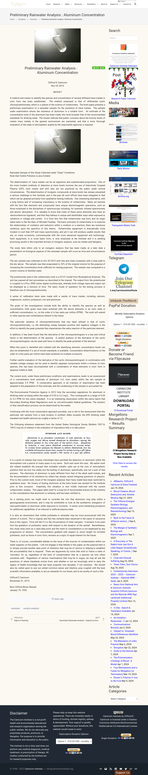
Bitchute (123, 142)
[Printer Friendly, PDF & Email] (98, 68)
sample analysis (31, 608)
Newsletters (91, 4)
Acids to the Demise (123, 651)
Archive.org (123, 196)
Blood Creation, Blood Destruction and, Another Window (123, 494)
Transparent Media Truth (123, 225)
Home (48, 4)
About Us (104, 4)
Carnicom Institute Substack (123, 66)
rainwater (15, 608)
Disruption (119, 647)
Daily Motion (123, 168)
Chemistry (33, 19)
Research (56, 4)
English (122, 1)
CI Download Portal (123, 410)
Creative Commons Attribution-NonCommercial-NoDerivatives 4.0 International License (118, 723)
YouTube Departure (123, 254)
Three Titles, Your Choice (126, 564)
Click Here (118, 463)
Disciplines (22, 19)
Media (67, 4)
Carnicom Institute (34, 768)
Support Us (114, 4)
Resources (78, 4)
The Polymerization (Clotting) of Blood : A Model (121, 661)
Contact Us (127, 4)
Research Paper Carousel (123, 99)
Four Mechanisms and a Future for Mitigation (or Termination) (124, 671)
